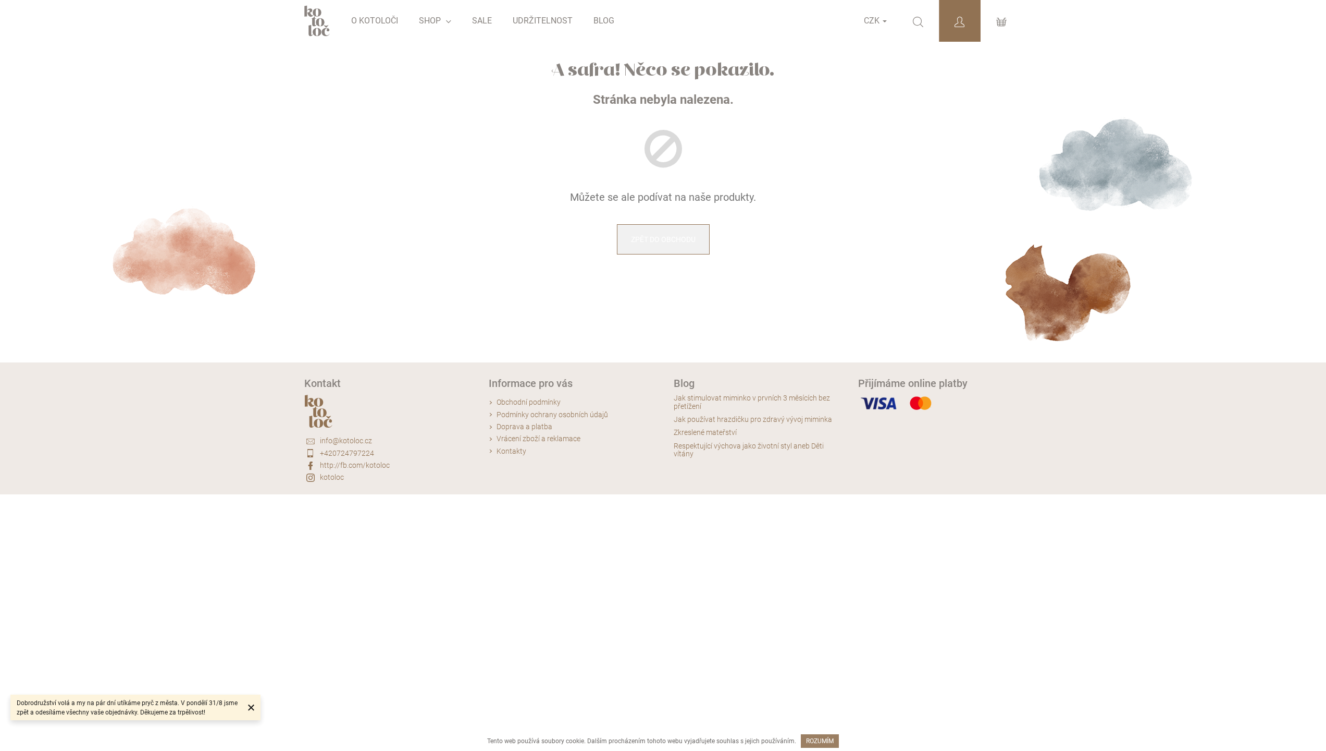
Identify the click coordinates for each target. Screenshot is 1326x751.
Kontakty (511, 451)
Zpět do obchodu (663, 239)
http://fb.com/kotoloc (355, 465)
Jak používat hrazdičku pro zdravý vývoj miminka (753, 419)
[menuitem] (374, 21)
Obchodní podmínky (529, 402)
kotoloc (332, 477)
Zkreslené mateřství (705, 433)
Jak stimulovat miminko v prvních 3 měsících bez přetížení (752, 402)
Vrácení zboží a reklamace (538, 438)
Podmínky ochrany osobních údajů (552, 414)
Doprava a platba (524, 426)
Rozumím (820, 741)
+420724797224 (347, 453)
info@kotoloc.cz (346, 441)
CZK (873, 21)
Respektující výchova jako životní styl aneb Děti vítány (749, 450)
